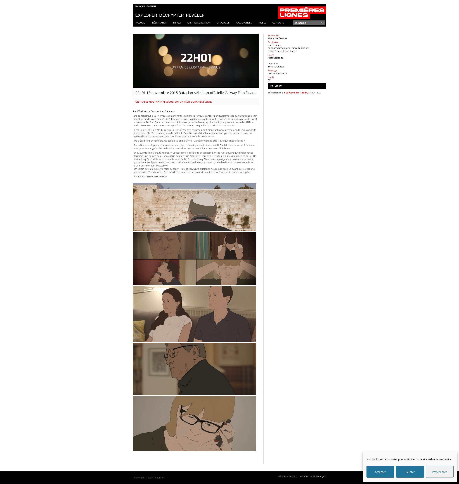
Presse (262, 22)
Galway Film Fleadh (296, 92)
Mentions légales (287, 476)
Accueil (140, 22)
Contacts (278, 22)
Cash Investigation (198, 22)
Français (140, 6)
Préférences (439, 472)
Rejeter (410, 472)
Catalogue (223, 22)
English (151, 6)
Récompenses (244, 22)
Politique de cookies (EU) (313, 476)
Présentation (159, 22)
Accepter (380, 472)
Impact (177, 22)
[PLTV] (229, 11)
